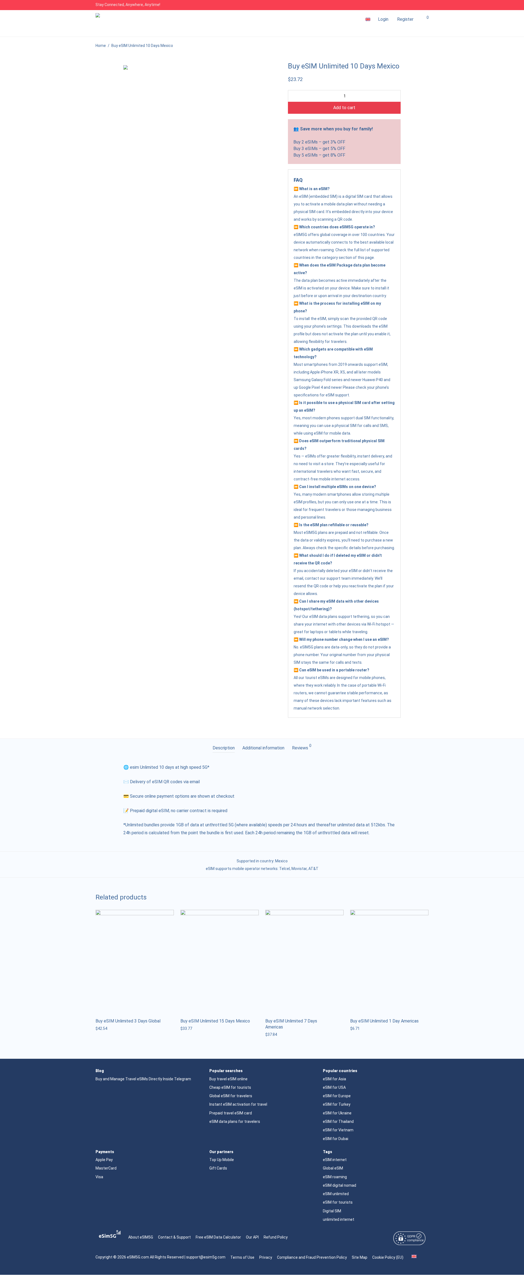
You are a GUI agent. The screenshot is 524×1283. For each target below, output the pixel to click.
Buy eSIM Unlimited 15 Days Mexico (215, 1021)
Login (383, 19)
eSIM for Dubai (335, 1139)
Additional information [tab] (263, 747)
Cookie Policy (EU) (387, 1257)
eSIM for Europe (337, 1096)
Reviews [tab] (301, 747)
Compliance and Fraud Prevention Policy (312, 1257)
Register (405, 19)
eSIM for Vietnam (338, 1130)
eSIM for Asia (334, 1079)
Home (101, 45)
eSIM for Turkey (336, 1104)
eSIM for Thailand (338, 1121)
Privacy (265, 1257)
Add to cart (344, 107)
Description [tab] (224, 747)
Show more (104, 1028)
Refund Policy (276, 1237)
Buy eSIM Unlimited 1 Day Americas (384, 1021)
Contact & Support (174, 1237)
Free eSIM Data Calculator (218, 1237)
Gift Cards (218, 1168)
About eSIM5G (140, 1237)
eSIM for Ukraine (337, 1113)
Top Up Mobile (221, 1160)
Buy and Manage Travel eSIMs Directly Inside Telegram (143, 1079)
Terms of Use (242, 1257)
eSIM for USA (334, 1087)
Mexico (281, 861)
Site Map (359, 1257)
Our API (252, 1237)
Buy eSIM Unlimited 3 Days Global (128, 1021)
